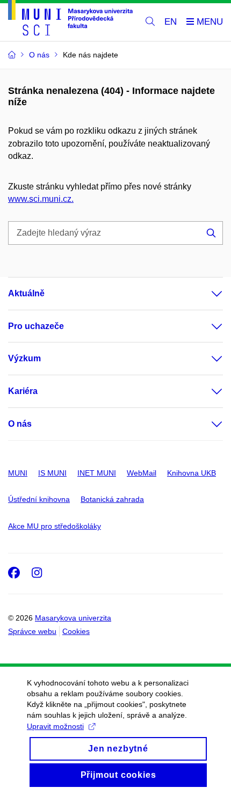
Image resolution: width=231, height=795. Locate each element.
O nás (20, 423)
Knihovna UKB (191, 473)
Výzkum (24, 358)
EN (170, 22)
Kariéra (23, 391)
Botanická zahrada (112, 499)
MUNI (17, 473)
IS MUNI (52, 473)
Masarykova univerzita (73, 618)
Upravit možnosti (55, 726)
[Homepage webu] (70, 19)
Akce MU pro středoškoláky (54, 526)
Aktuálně (26, 293)
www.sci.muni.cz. (41, 198)
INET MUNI (96, 473)
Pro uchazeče (36, 326)
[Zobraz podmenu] (206, 294)
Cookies (76, 631)
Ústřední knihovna (39, 499)
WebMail (141, 473)
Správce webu (32, 631)
